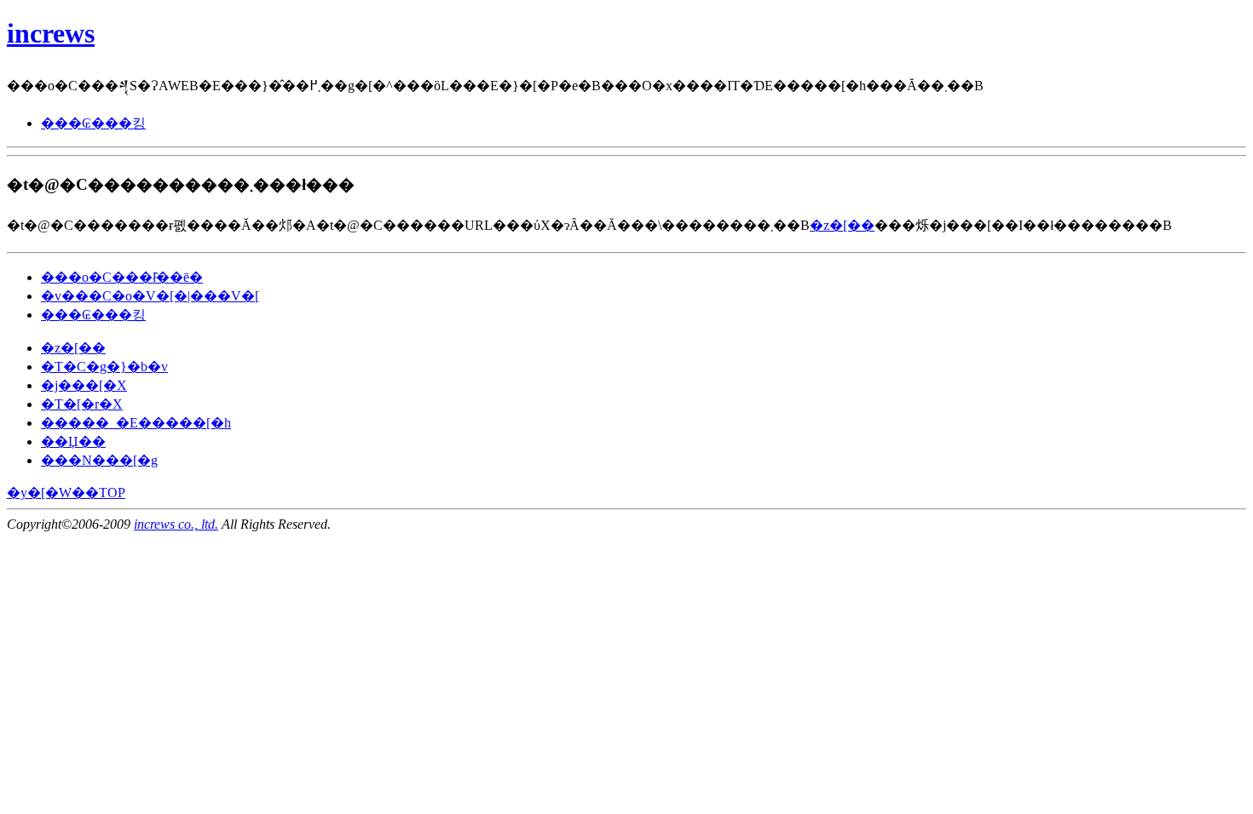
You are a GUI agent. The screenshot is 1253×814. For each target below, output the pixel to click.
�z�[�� (842, 225)
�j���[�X (84, 385)
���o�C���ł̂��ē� (122, 277)
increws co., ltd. (176, 524)
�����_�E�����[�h (136, 423)
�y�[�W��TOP (66, 492)
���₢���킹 (93, 123)
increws (51, 33)
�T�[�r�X (82, 404)
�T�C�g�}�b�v (104, 366)
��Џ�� (73, 441)
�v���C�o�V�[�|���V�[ (150, 296)
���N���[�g (99, 460)
